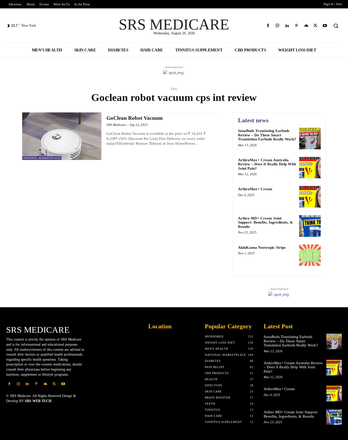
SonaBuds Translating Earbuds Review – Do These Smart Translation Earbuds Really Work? (267, 135)
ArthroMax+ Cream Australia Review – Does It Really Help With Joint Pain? (267, 164)
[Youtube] (325, 25)
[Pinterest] (296, 25)
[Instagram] (277, 25)
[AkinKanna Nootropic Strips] (310, 255)
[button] (336, 26)
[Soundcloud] (305, 25)
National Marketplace (41, 158)
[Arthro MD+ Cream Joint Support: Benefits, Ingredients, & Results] (310, 226)
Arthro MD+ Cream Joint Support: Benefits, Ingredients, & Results (265, 222)
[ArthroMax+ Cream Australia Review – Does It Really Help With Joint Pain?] (310, 168)
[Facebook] (268, 25)
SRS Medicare (116, 125)
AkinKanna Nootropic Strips (262, 247)
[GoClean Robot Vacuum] (61, 136)
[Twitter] (315, 25)
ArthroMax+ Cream (255, 189)
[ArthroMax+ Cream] (310, 197)
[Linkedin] (287, 25)
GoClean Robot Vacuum (134, 118)
